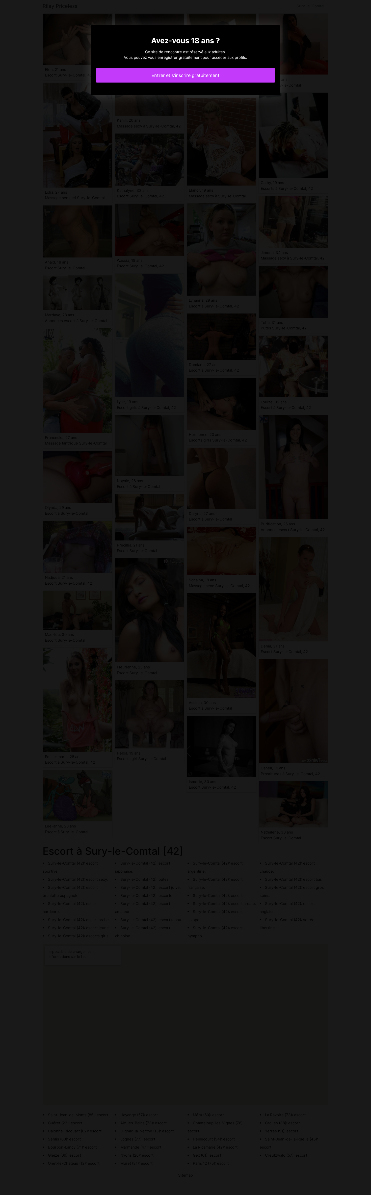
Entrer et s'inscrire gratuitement (185, 75)
